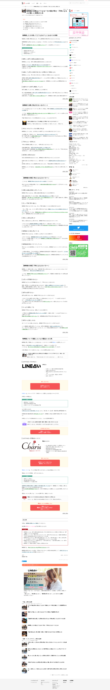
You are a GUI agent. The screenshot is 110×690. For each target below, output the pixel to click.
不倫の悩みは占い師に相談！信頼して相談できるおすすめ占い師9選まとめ (45, 632)
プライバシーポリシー (56, 685)
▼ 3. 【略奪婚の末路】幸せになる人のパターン (32, 24)
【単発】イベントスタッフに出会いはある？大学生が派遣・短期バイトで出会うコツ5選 (80, 118)
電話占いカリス (45, 441)
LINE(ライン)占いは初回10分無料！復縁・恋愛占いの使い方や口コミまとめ (43, 421)
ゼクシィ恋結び (72, 161)
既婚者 (64, 9)
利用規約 (54, 684)
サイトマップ (54, 682)
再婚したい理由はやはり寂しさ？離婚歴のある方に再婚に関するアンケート (78, 198)
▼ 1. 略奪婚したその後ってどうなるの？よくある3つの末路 (35, 21)
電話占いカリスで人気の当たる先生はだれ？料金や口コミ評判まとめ (41, 496)
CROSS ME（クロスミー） (75, 160)
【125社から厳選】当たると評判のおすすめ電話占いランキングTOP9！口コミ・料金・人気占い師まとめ (46, 354)
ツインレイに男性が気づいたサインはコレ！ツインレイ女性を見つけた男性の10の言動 (80, 105)
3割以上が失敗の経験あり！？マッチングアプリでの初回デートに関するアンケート (78, 204)
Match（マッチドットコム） (75, 155)
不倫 (67, 9)
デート (45, 3)
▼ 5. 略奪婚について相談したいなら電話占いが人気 (33, 27)
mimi (70, 157)
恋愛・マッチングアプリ (29, 6)
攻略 (70, 146)
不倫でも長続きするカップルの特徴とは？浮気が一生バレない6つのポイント (43, 121)
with (70, 152)
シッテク (86, 0)
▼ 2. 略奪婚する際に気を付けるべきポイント (32, 23)
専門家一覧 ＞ (85, 187)
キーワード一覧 (84, 164)
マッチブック (72, 159)
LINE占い (44, 364)
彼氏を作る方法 (72, 148)
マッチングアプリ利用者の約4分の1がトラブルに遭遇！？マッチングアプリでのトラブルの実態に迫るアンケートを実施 (78, 209)
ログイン (71, 682)
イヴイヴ (71, 163)
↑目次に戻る (65, 98)
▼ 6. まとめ (25, 29)
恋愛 (37, 3)
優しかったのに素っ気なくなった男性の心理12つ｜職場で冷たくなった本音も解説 (47, 655)
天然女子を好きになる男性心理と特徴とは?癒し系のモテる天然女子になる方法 (46, 662)
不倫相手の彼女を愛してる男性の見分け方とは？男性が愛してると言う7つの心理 (46, 618)
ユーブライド (72, 162)
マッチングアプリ (73, 145)
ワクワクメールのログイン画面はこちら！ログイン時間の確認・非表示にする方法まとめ (80, 113)
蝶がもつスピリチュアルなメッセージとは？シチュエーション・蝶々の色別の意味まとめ (80, 100)
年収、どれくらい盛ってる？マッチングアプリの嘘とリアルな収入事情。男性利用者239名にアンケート (78, 215)
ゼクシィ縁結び (72, 149)
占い (41, 3)
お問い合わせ (54, 688)
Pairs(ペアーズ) (72, 144)
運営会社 (64, 682)
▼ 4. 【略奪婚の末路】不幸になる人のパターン (32, 26)
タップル (71, 154)
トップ (33, 3)
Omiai (70, 151)
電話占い (54, 342)
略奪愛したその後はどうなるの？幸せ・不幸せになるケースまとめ (43, 625)
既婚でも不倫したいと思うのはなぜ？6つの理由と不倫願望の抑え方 (43, 612)
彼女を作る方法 (72, 147)
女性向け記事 (72, 153)
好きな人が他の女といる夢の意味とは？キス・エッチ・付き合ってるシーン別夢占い (80, 130)
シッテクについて (34, 682)
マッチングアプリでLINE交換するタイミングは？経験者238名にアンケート (78, 221)
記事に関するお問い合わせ (63, 559)
